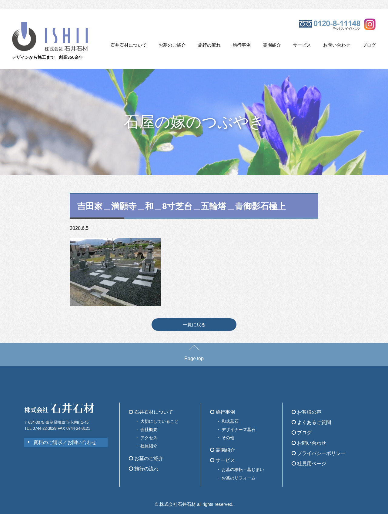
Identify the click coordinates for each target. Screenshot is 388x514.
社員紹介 (148, 445)
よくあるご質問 (313, 422)
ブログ (369, 45)
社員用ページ (311, 463)
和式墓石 (230, 421)
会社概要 (148, 429)
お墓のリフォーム (239, 478)
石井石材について (128, 45)
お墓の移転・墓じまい (243, 469)
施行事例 (241, 45)
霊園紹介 (272, 45)
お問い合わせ (336, 45)
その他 (228, 437)
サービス (302, 45)
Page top (194, 358)
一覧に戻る (194, 324)
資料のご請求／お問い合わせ (64, 442)
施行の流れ (209, 45)
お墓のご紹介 (172, 45)
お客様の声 (308, 412)
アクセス (148, 437)
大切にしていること (159, 421)
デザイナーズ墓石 (239, 429)
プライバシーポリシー (321, 453)
